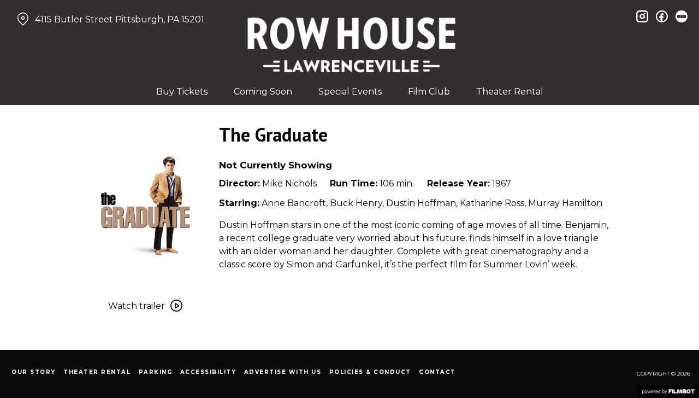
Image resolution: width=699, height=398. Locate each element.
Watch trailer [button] (136, 306)
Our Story (33, 372)
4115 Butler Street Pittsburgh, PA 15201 (119, 19)
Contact (437, 372)
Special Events (350, 91)
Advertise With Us (283, 372)
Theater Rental (509, 91)
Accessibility (208, 372)
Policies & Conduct (370, 372)
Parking (156, 372)
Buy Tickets (182, 91)
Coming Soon (263, 91)
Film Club (429, 91)
